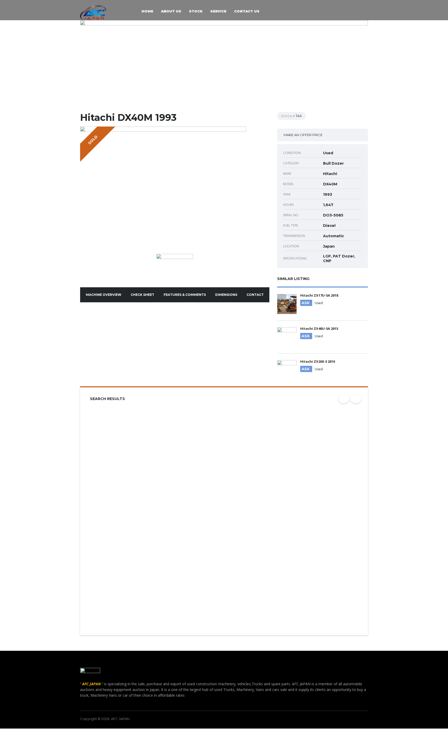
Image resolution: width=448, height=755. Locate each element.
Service (218, 11)
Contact (255, 295)
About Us (171, 11)
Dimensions (226, 295)
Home (147, 11)
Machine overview (103, 295)
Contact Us (247, 11)
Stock (195, 11)
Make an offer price (303, 135)
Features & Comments (185, 295)
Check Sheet (142, 295)
